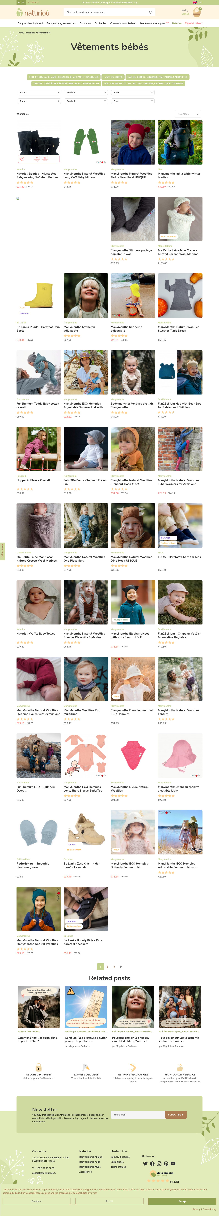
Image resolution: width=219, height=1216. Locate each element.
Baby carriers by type (90, 1167)
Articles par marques (75, 1031)
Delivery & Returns (120, 1157)
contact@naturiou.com (44, 1173)
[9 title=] (172, 412)
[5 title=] (31, 182)
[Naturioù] (33, 12)
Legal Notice (117, 1162)
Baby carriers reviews (29, 1031)
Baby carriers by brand (90, 1157)
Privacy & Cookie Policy (204, 1209)
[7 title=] (169, 412)
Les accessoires (143, 1031)
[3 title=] (24, 182)
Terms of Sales (118, 1167)
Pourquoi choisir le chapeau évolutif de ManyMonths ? (130, 1039)
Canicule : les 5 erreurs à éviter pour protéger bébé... (86, 1039)
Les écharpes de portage (100, 1031)
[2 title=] (21, 182)
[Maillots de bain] (62, 198)
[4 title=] (28, 182)
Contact (33, 2)
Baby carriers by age (89, 1162)
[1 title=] (18, 182)
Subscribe (174, 1114)
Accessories (85, 1172)
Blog (21, 2)
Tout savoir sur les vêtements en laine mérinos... (179, 1039)
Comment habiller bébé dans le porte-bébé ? (37, 1039)
